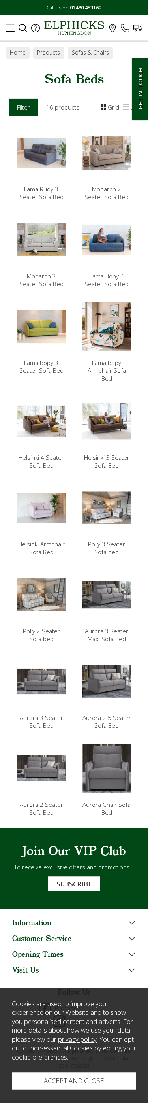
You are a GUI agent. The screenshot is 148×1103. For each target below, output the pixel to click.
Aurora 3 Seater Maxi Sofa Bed (106, 635)
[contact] (125, 30)
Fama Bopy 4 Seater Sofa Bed (106, 280)
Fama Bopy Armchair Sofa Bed (107, 370)
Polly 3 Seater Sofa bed (106, 548)
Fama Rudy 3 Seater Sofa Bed (41, 193)
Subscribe (74, 883)
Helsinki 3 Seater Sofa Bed (106, 461)
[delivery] (137, 30)
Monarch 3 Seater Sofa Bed (41, 280)
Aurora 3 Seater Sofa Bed (41, 721)
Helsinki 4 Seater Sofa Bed (41, 461)
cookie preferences (39, 1056)
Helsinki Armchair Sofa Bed (41, 548)
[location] (112, 30)
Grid (113, 107)
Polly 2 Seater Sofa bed (41, 635)
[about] (35, 30)
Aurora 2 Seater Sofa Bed (41, 808)
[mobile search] (23, 30)
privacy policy (77, 1039)
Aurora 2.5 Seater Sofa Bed (106, 721)
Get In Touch (140, 89)
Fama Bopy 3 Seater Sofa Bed (41, 366)
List (134, 107)
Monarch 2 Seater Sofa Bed (106, 193)
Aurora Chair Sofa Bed (106, 808)
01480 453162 (85, 7)
